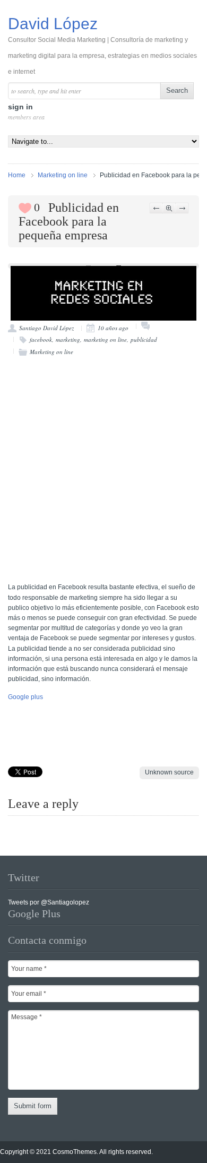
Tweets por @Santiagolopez (48, 902)
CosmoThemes (75, 1152)
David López (102, 45)
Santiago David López (46, 328)
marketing (68, 339)
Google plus (25, 697)
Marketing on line (63, 175)
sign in (25, 111)
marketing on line (105, 339)
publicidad (144, 339)
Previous (156, 208)
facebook (41, 339)
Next (181, 208)
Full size (169, 208)
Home (16, 175)
